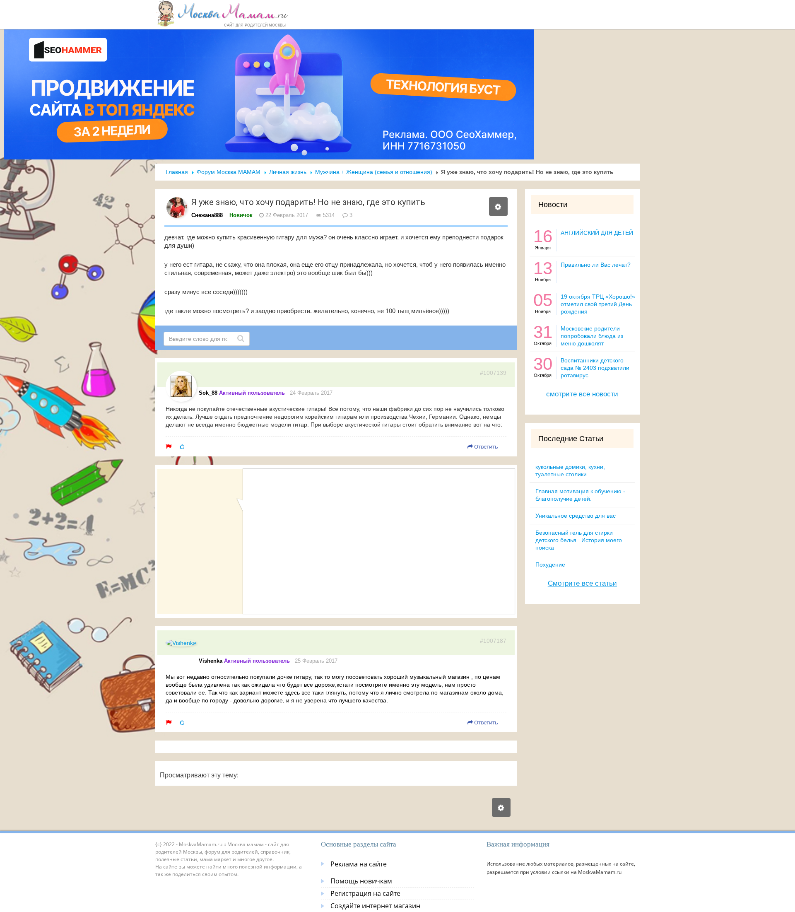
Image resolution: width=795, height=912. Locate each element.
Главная (177, 172)
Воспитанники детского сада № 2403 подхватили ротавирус (595, 368)
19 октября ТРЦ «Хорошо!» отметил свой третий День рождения (598, 304)
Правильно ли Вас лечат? (596, 264)
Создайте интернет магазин (375, 906)
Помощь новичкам (361, 881)
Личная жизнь (287, 172)
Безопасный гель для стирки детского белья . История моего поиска (578, 540)
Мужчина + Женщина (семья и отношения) (373, 172)
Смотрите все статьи (582, 583)
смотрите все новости (582, 394)
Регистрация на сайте (365, 893)
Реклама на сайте (358, 864)
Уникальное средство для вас (575, 515)
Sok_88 (208, 393)
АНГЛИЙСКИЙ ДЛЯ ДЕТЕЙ (597, 232)
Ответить (485, 446)
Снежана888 (207, 215)
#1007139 (493, 372)
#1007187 (493, 640)
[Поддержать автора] (182, 446)
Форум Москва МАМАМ (228, 172)
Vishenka (210, 661)
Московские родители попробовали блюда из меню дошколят (592, 336)
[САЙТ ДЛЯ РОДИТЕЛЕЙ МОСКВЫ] (222, 13)
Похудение (550, 564)
